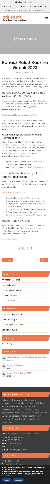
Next (43, 260)
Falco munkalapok (10, 319)
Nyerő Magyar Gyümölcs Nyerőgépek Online (26, 357)
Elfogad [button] (7, 480)
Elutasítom (18, 480)
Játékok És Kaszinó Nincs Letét (13, 193)
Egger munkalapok (10, 330)
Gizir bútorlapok (8, 300)
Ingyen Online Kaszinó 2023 (19, 373)
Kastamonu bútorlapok (12, 290)
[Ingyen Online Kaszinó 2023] (4, 374)
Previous (8, 260)
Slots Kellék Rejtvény (9, 239)
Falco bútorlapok (9, 285)
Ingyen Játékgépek (15, 365)
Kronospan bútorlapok (11, 280)
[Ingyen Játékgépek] (4, 366)
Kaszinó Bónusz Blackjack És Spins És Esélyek (19, 115)
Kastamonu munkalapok (12, 325)
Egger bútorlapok (9, 295)
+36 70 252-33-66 (12, 6)
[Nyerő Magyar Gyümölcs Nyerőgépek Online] (4, 358)
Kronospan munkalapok (12, 314)
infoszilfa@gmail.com (26, 2)
